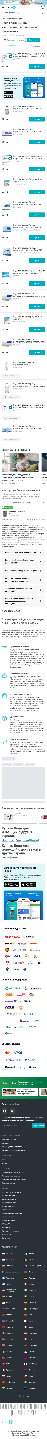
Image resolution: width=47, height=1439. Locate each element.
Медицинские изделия (10, 1206)
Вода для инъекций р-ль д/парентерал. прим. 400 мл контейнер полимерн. (29, 386)
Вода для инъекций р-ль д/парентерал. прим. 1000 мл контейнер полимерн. (24, 364)
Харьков (34, 840)
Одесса (26, 840)
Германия (14, 857)
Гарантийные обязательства (12, 1172)
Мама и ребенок (8, 1217)
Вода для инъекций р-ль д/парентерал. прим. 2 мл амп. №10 (27, 130)
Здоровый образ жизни (10, 1231)
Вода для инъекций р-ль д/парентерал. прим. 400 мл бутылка (28, 107)
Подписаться (38, 1126)
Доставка (12, 46)
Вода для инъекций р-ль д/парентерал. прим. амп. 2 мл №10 (27, 226)
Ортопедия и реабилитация (12, 1213)
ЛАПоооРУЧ (6, 1224)
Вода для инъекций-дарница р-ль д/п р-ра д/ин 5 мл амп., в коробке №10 (29, 55)
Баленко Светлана (17, 512)
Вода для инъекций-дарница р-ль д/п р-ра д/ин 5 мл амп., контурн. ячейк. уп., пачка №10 (29, 407)
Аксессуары (6, 1234)
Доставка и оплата (9, 1140)
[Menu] (3, 7)
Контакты (5, 1143)
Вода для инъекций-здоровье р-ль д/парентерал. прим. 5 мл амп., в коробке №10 (29, 273)
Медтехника (6, 1210)
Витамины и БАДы (9, 1199)
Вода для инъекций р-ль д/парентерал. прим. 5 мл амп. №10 (27, 203)
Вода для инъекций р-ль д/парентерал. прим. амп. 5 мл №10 (27, 249)
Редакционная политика (11, 1176)
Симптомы (6, 1238)
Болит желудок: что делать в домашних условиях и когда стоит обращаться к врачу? (18, 476)
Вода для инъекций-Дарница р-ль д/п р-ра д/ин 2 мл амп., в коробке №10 (29, 157)
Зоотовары (6, 1227)
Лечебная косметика (9, 1203)
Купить (37, 67)
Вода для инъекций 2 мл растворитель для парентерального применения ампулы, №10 (28, 296)
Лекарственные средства (11, 1192)
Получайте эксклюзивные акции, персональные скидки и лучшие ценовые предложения (23, 1118)
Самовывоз (35, 46)
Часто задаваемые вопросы (12, 1147)
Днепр (5, 840)
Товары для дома (8, 1220)
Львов (18, 840)
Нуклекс (17, 814)
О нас (4, 1160)
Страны (5, 1163)
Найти (42, 13)
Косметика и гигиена (9, 1196)
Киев (12, 840)
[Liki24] (7, 1422)
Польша (6, 857)
